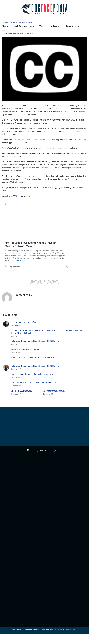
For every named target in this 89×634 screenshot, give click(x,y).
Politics (22, 22)
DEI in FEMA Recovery (21, 391)
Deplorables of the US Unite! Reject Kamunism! (33, 374)
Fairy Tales (6, 22)
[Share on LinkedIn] (53, 282)
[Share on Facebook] (36, 282)
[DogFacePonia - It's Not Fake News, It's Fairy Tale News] (44, 9)
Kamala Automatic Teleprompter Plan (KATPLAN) (33, 382)
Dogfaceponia (27, 33)
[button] (3, 9)
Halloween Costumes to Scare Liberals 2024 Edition (35, 366)
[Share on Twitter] (40, 282)
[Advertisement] (44, 426)
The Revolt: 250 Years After (23, 322)
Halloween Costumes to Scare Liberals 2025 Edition (35, 341)
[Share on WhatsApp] (32, 282)
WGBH (15, 196)
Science (29, 22)
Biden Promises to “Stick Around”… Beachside (32, 357)
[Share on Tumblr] (57, 282)
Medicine (14, 22)
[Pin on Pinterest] (49, 282)
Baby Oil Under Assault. (54, 391)
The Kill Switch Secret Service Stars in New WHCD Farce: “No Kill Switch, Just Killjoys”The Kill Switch (47, 331)
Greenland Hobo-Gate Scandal (25, 349)
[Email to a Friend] (44, 282)
